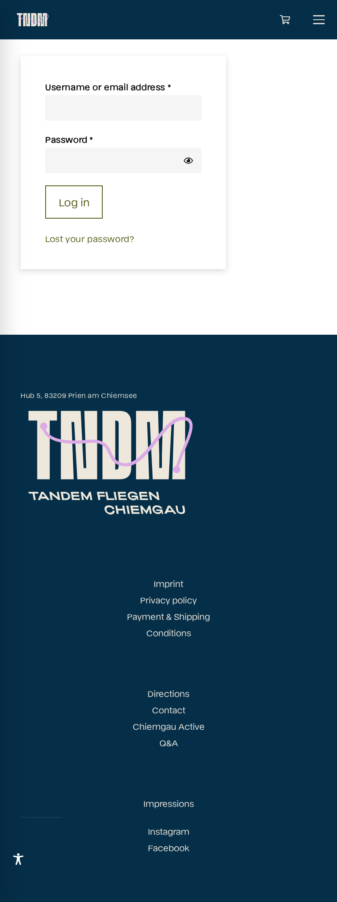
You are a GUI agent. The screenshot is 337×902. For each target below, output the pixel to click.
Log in (74, 202)
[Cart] (285, 19)
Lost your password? (89, 238)
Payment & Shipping (168, 616)
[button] (319, 19)
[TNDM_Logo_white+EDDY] (32, 20)
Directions (168, 693)
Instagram (168, 831)
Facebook (168, 847)
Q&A (168, 742)
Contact (168, 710)
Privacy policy (168, 600)
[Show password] (188, 160)
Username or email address (123, 86)
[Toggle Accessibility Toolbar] (18, 859)
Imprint (168, 583)
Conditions (168, 632)
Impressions (168, 803)
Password (88, 139)
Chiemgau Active (169, 726)
